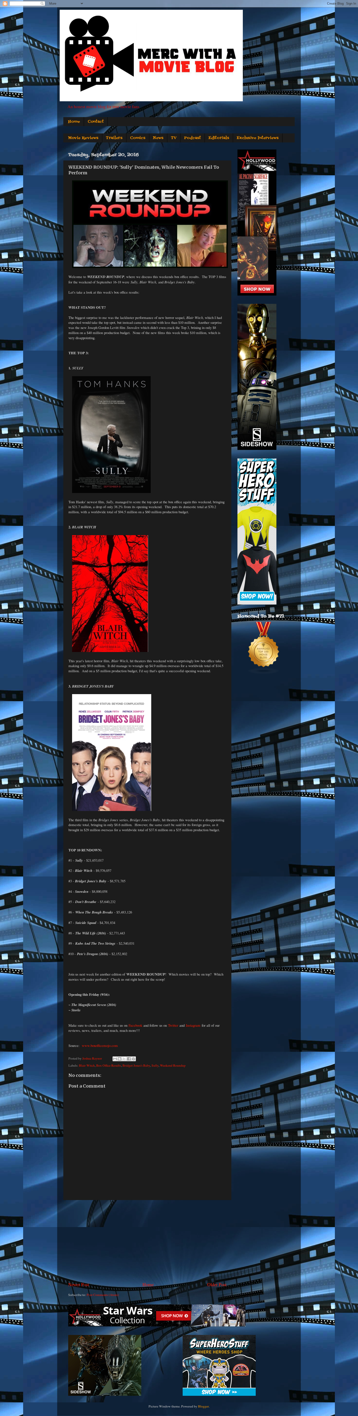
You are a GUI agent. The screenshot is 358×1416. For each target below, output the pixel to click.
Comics (137, 138)
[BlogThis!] (119, 1058)
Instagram (193, 1025)
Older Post (216, 1284)
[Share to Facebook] (128, 1058)
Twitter (173, 1025)
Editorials (218, 138)
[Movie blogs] (263, 673)
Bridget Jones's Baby (136, 1065)
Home (74, 121)
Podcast (192, 138)
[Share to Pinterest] (133, 1058)
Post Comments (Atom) (103, 1295)
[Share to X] (124, 1058)
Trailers (114, 138)
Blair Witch (87, 1065)
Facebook (135, 1025)
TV (174, 138)
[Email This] (115, 1058)
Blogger (203, 1406)
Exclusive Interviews (258, 138)
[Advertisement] (147, 1241)
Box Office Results (108, 1065)
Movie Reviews (83, 138)
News (158, 138)
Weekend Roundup (173, 1065)
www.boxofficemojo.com (100, 1045)
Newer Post (78, 1284)
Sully (155, 1065)
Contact (96, 121)
